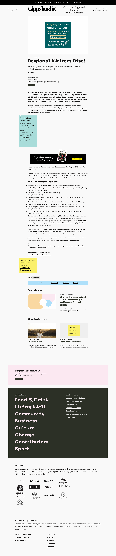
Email (75, 283)
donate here (77, 2)
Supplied (34, 77)
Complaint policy (22, 537)
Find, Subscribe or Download (39, 255)
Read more (80, 310)
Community (30, 414)
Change (24, 435)
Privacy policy (20, 540)
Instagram (25, 270)
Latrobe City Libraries (58, 216)
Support (31, 85)
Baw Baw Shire (72, 411)
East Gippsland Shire (75, 398)
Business (26, 421)
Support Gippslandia (100, 10)
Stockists (51, 537)
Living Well (30, 407)
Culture (36, 57)
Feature (30, 57)
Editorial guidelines (23, 534)
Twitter (66, 283)
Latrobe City (71, 404)
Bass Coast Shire (73, 408)
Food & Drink (32, 400)
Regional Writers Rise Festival (61, 92)
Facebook (25, 268)
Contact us (51, 534)
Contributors (31, 442)
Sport (22, 449)
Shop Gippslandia (101, 9)
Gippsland (36, 277)
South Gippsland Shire (76, 414)
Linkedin (50, 546)
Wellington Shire (74, 401)
